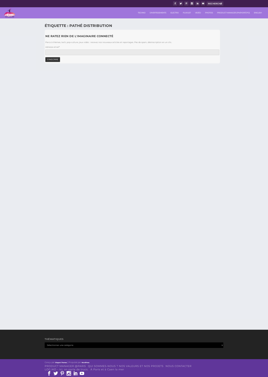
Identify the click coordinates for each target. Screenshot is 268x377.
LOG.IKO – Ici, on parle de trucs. (66, 369)
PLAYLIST (187, 13)
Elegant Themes (61, 362)
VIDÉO (198, 13)
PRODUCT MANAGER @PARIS (65, 366)
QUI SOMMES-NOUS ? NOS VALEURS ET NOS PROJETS (125, 366)
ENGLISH (258, 13)
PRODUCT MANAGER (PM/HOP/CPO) (233, 13)
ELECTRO (174, 13)
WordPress (85, 362)
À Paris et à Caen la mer (107, 369)
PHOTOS (209, 13)
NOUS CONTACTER (179, 366)
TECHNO (141, 13)
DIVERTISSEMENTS (158, 13)
